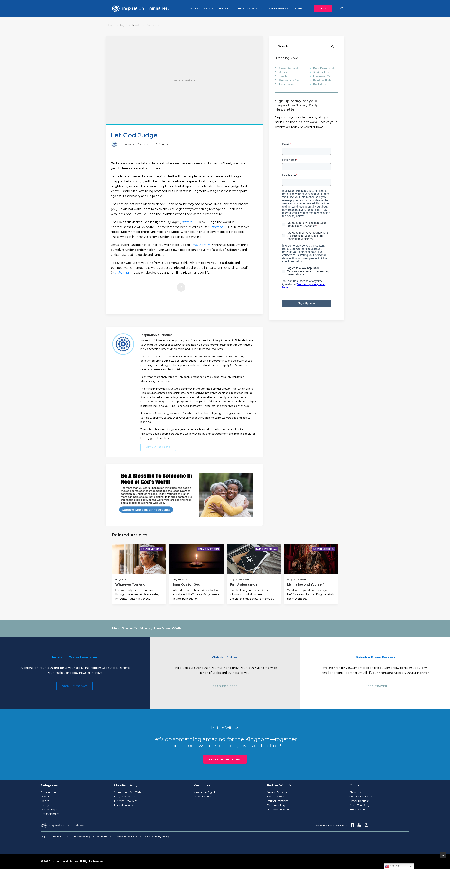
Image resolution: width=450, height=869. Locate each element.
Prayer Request (288, 68)
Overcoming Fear (290, 80)
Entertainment (50, 813)
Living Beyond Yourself (305, 584)
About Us (355, 792)
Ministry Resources (125, 801)
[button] (322, 8)
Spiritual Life (321, 72)
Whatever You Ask (130, 584)
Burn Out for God (186, 584)
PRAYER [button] (223, 8)
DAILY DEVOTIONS (199, 8)
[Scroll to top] (443, 855)
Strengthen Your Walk (127, 792)
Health (283, 76)
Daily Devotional (129, 25)
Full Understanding (245, 584)
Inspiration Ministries (136, 144)
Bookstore (319, 84)
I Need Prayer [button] (375, 686)
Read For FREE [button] (225, 686)
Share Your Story (359, 805)
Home (112, 25)
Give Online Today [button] (225, 759)
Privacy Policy (82, 836)
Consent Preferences (125, 836)
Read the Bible (322, 80)
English (394, 865)
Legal (44, 836)
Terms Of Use (60, 836)
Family (45, 805)
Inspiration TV (321, 76)
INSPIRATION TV (278, 8)
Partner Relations (277, 801)
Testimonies (286, 84)
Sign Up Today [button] (74, 686)
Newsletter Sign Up (206, 792)
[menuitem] (200, 8)
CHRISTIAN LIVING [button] (248, 8)
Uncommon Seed (278, 809)
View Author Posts (158, 447)
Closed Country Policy (156, 836)
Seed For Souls (276, 796)
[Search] (306, 46)
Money (283, 72)
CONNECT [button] (300, 8)
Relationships (49, 809)
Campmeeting (276, 805)
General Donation (277, 792)
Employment (357, 809)
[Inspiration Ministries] (140, 8)
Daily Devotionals (324, 68)
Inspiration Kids (123, 805)
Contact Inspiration (361, 796)
